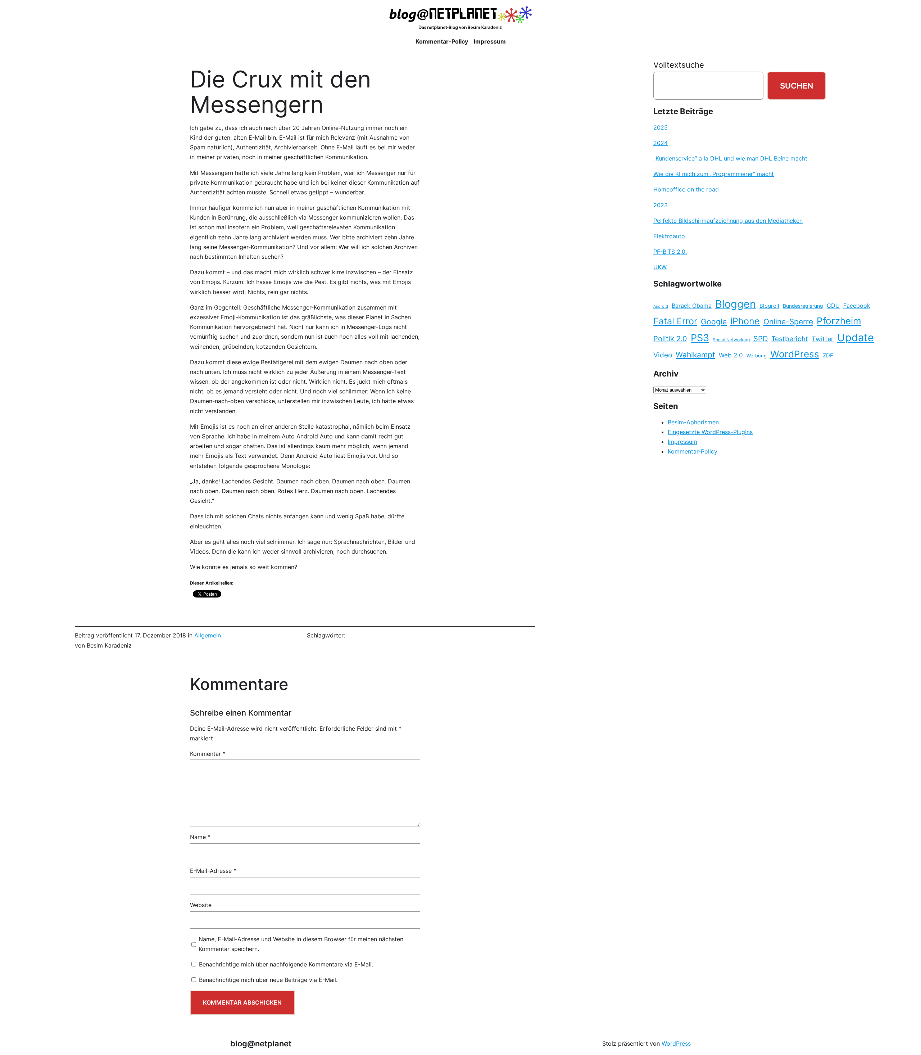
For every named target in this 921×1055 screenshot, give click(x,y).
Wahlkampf (695, 354)
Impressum (682, 441)
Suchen (796, 85)
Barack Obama (692, 305)
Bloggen (735, 304)
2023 (660, 205)
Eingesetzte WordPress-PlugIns (710, 432)
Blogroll (769, 306)
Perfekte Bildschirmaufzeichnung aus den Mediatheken (728, 220)
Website (201, 905)
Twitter (823, 339)
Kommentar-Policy (692, 451)
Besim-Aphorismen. (694, 422)
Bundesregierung (803, 306)
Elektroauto (669, 236)
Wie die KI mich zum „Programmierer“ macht (713, 173)
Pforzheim (839, 320)
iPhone (745, 321)
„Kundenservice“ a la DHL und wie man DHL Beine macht (730, 158)
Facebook (856, 305)
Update (855, 337)
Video (662, 355)
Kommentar (208, 753)
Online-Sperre (788, 321)
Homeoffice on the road (686, 189)
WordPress (794, 354)
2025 (660, 127)
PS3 (700, 338)
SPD (760, 338)
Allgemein (207, 635)
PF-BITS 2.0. (670, 251)
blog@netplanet (260, 1043)
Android (660, 306)
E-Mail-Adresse (213, 870)
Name (200, 836)
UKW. (660, 267)
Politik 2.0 (670, 338)
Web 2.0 (731, 355)
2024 (660, 142)
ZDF (828, 355)
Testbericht (789, 338)
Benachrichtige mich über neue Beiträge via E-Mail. (268, 979)
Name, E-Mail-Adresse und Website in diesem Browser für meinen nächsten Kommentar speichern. (301, 943)
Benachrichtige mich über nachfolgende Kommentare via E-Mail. (286, 964)
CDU (833, 305)
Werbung (757, 356)
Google (714, 321)
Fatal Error (675, 321)
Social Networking (731, 339)
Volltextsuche (678, 64)
